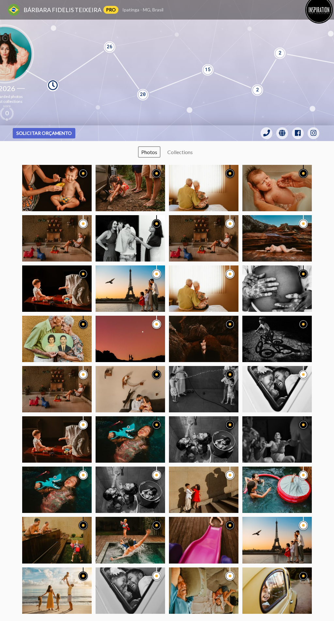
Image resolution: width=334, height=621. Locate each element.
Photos (149, 152)
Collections (180, 152)
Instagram (313, 133)
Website (282, 133)
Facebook (298, 133)
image (57, 188)
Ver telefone (266, 133)
